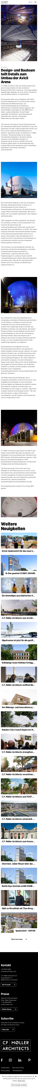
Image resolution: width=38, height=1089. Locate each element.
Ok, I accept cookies (19, 1085)
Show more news (17, 939)
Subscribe (5, 1029)
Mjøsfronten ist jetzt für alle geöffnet (19, 640)
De (30, 2)
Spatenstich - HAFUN (25, 930)
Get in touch (6, 985)
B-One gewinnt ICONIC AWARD (20, 573)
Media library (7, 1009)
